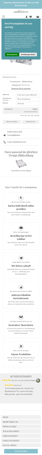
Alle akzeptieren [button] (12, 54)
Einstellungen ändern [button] (28, 54)
